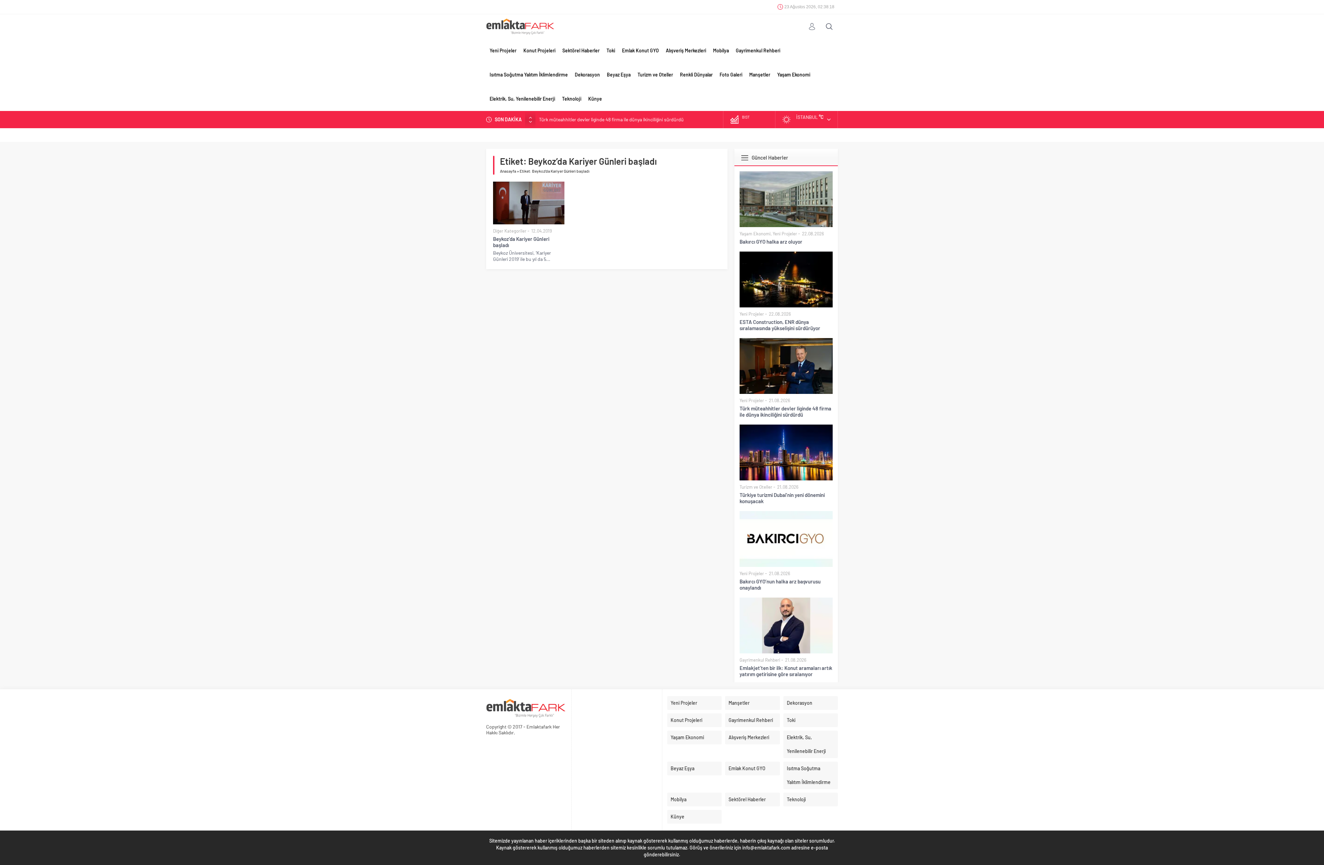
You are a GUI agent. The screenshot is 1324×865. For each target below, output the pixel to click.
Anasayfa (508, 171)
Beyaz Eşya (619, 75)
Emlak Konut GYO (640, 50)
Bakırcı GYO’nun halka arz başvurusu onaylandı (780, 584)
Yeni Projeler (503, 50)
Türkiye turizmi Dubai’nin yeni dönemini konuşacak (782, 498)
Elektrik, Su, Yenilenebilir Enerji (522, 99)
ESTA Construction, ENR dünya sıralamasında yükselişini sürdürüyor (780, 325)
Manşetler (759, 75)
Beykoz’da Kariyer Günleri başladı (521, 242)
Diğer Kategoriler (509, 231)
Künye (595, 99)
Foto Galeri (731, 75)
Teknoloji (571, 99)
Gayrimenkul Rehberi (758, 50)
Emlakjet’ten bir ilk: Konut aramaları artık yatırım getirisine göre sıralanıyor (786, 671)
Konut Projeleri (539, 50)
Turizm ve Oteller (655, 75)
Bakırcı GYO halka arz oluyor (771, 241)
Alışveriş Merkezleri (686, 50)
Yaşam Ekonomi (793, 75)
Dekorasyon (587, 75)
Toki (610, 50)
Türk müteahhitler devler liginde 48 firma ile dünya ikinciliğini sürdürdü (611, 119)
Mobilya (721, 50)
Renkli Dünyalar (696, 75)
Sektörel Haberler (581, 50)
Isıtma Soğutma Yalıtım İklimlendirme (529, 75)
